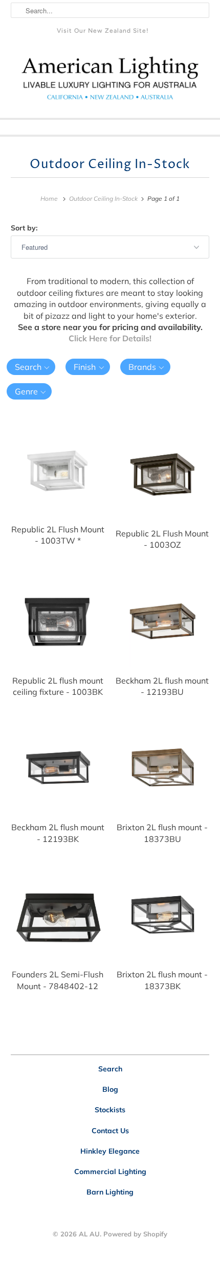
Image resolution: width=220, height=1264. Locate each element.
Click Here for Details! (110, 338)
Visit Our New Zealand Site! (103, 30)
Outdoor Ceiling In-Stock (110, 164)
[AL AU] (110, 82)
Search (110, 1068)
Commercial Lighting (110, 1171)
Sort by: (24, 227)
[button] (31, 367)
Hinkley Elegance (110, 1151)
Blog (110, 1089)
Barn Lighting (110, 1192)
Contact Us (110, 1130)
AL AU (89, 1234)
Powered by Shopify (135, 1234)
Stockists (110, 1109)
